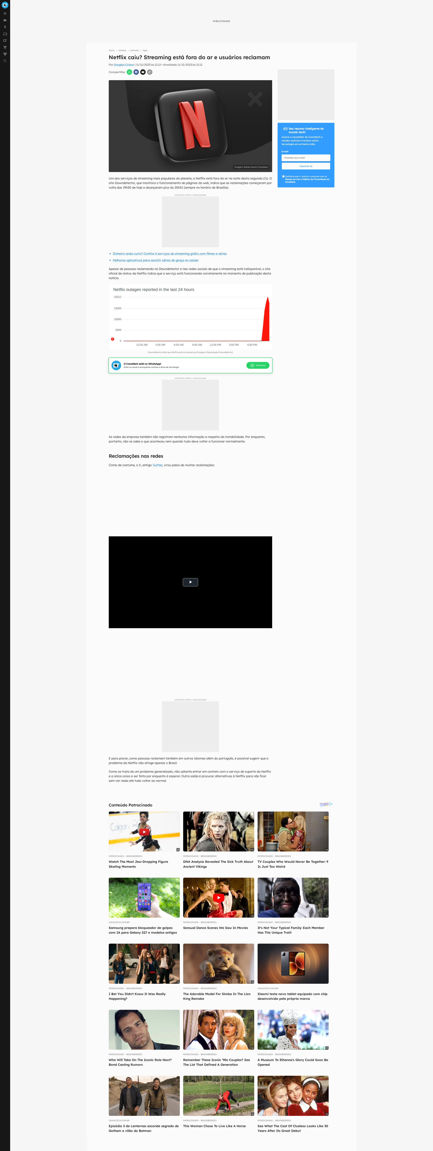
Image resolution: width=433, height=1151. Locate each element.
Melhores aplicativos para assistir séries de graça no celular (156, 260)
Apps (145, 50)
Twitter (157, 465)
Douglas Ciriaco (124, 64)
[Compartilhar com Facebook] (136, 72)
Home (112, 50)
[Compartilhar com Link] (149, 72)
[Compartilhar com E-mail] (143, 72)
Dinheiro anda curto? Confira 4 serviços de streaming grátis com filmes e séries (170, 254)
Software (134, 50)
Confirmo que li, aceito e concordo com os (307, 179)
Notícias (122, 50)
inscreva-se (306, 166)
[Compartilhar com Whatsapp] (129, 72)
